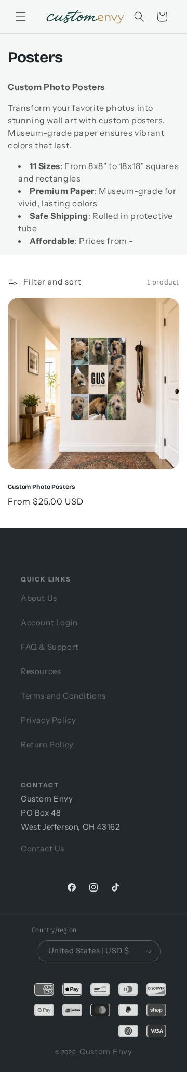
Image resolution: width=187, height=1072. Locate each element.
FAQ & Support (50, 647)
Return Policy (47, 745)
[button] (139, 16)
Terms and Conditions (63, 696)
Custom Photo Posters (41, 486)
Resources (41, 671)
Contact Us (42, 849)
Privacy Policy (48, 720)
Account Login (49, 622)
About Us (39, 598)
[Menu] (20, 16)
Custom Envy (105, 1051)
